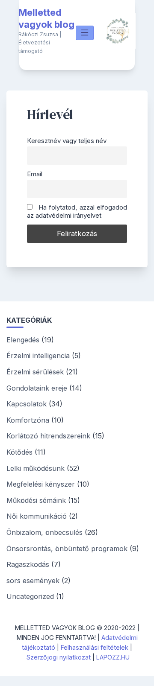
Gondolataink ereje (36, 388)
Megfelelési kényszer (40, 484)
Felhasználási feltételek (94, 647)
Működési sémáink (36, 500)
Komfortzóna (27, 420)
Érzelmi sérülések (35, 372)
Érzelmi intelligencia (38, 355)
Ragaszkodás (27, 564)
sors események (32, 580)
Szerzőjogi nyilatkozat (59, 657)
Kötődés (19, 452)
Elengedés (22, 340)
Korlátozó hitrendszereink (48, 436)
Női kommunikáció (36, 516)
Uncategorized (30, 596)
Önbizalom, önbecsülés (44, 532)
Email (34, 174)
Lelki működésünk (35, 468)
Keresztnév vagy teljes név (67, 141)
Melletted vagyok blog (46, 18)
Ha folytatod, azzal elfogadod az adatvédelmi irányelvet (77, 211)
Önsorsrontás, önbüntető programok (66, 548)
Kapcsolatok (26, 404)
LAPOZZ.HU (113, 657)
